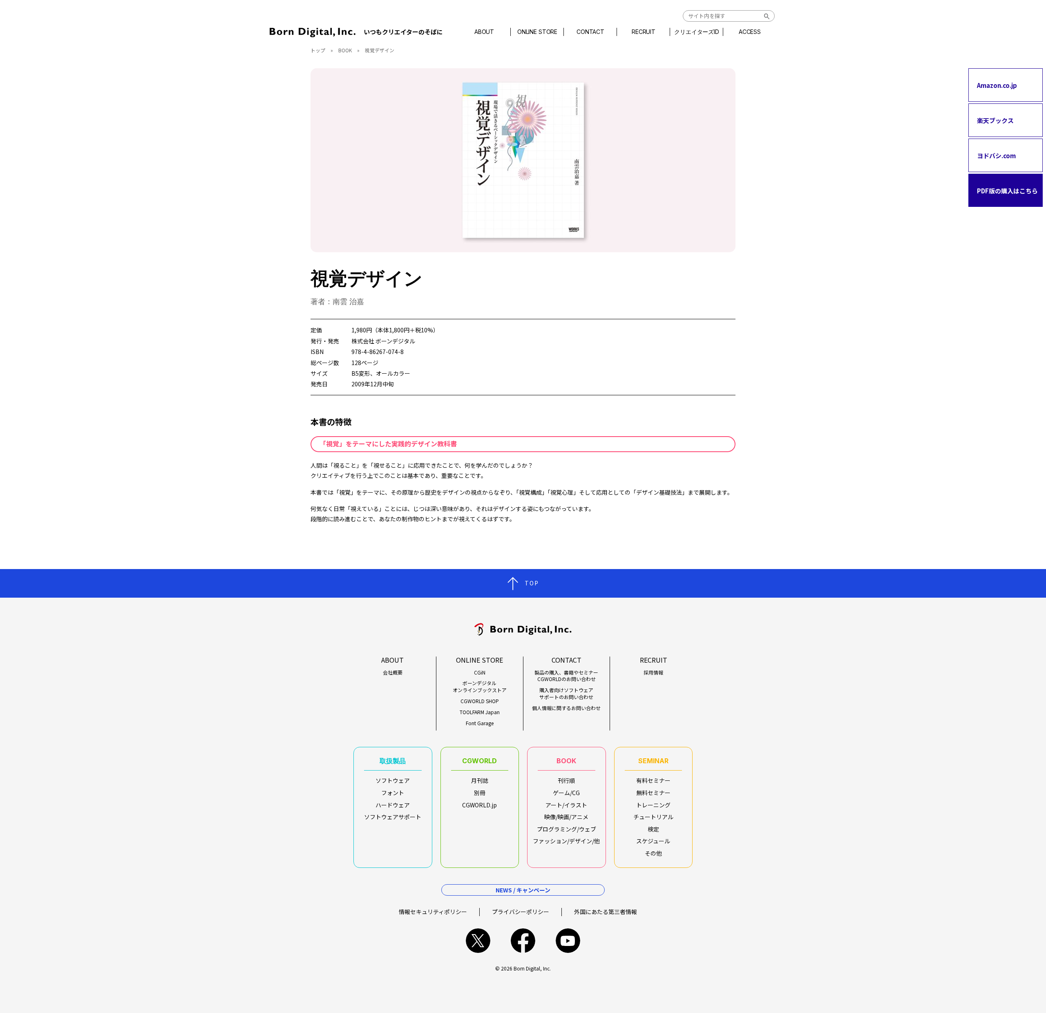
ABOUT (484, 32)
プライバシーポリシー (520, 912)
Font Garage (480, 723)
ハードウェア (392, 805)
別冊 (479, 793)
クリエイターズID (696, 32)
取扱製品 (393, 761)
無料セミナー (653, 793)
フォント (392, 793)
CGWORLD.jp (479, 805)
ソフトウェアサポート (392, 817)
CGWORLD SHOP (479, 701)
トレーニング (653, 805)
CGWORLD (479, 761)
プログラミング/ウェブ (566, 829)
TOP (532, 583)
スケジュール (653, 841)
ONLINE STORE (537, 32)
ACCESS (750, 32)
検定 (653, 829)
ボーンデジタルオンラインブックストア (480, 686)
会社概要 (392, 672)
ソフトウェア (392, 780)
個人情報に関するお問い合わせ (566, 708)
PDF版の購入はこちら (1007, 190)
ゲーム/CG (566, 793)
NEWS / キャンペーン (523, 890)
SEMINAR (653, 761)
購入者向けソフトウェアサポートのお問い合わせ (566, 693)
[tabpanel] (523, 160)
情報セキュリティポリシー (433, 912)
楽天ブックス (995, 120)
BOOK (345, 50)
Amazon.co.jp (997, 85)
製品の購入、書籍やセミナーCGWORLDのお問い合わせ (566, 676)
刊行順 (566, 780)
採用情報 (653, 672)
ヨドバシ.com (996, 155)
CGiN (479, 672)
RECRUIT (643, 32)
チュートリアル (653, 817)
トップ (318, 50)
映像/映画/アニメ (566, 817)
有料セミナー (653, 780)
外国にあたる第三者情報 (605, 912)
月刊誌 (479, 780)
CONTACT (590, 32)
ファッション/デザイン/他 (566, 841)
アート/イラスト (566, 805)
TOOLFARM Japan (480, 712)
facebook (523, 940)
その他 (653, 853)
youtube (568, 940)
